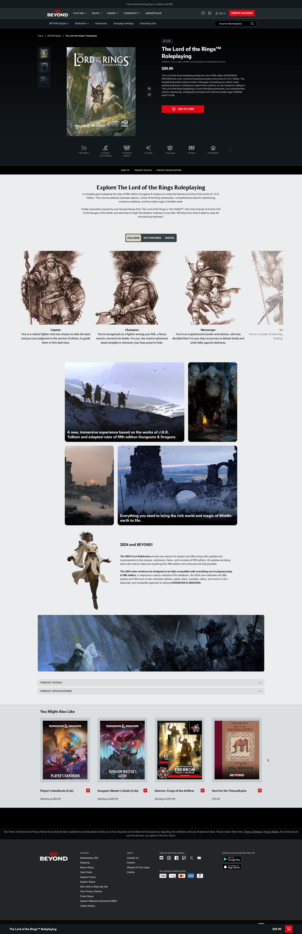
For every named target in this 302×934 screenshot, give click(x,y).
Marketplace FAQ (89, 858)
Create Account (242, 13)
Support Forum (88, 877)
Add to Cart (186, 109)
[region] (44, 68)
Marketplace (153, 13)
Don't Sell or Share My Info (94, 886)
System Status (87, 881)
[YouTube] (199, 858)
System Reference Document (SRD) (98, 901)
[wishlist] (203, 13)
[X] (191, 858)
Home (40, 36)
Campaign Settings (123, 23)
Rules (95, 13)
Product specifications (169, 170)
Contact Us (132, 858)
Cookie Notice (87, 905)
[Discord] (161, 858)
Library (111, 13)
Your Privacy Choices (91, 891)
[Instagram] (169, 858)
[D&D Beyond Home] (57, 13)
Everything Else (148, 23)
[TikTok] (207, 858)
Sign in (222, 13)
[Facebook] (176, 858)
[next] (230, 150)
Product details (143, 170)
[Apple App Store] (231, 867)
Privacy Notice (271, 831)
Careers (131, 862)
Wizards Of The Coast (138, 867)
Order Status (86, 896)
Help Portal (86, 872)
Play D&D (78, 13)
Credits (130, 872)
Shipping (85, 862)
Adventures (101, 23)
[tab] (133, 237)
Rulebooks (80, 23)
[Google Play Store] (231, 860)
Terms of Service (253, 831)
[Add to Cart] (260, 790)
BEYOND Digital (57, 23)
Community (131, 13)
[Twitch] (184, 858)
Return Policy (87, 867)
